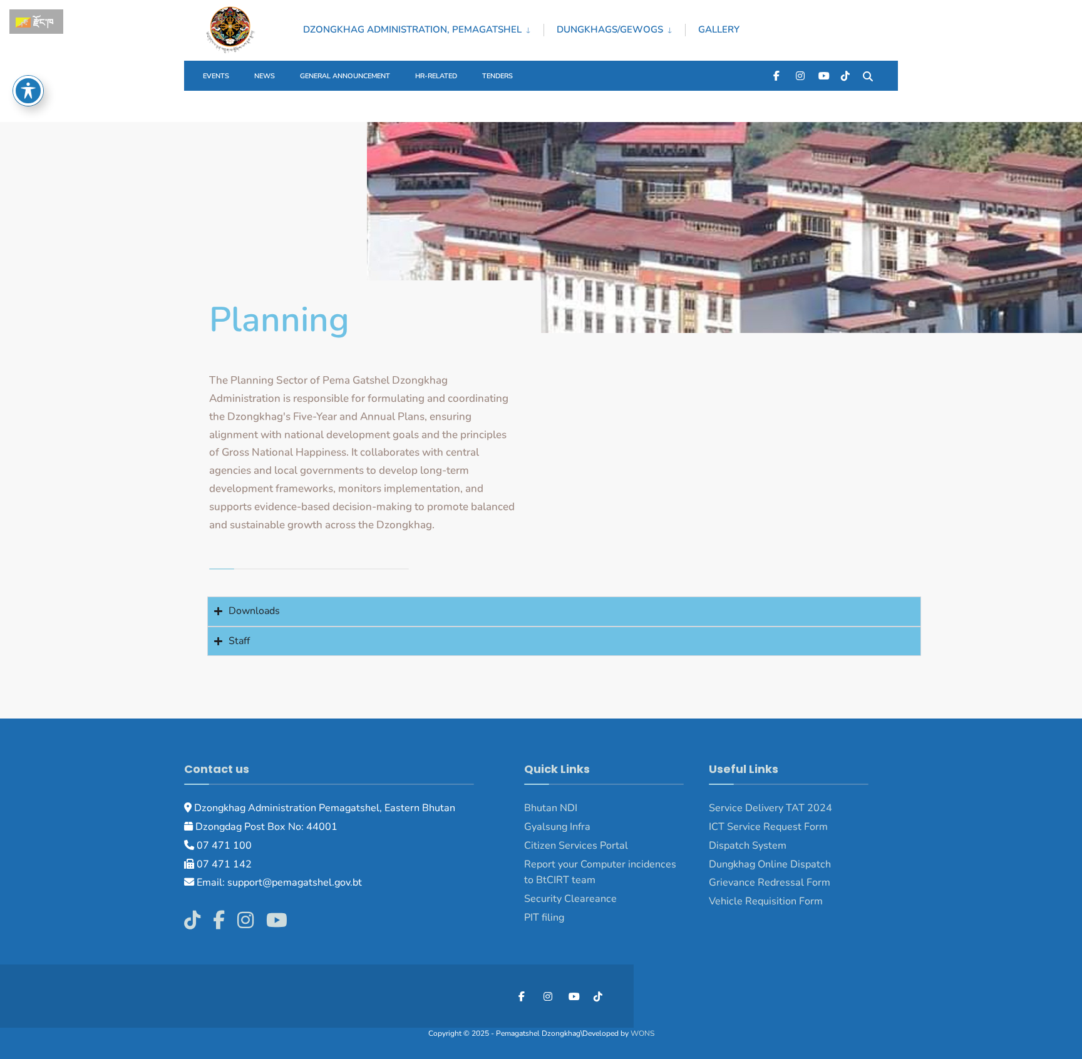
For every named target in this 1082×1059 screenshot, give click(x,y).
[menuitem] (423, 27)
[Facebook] (777, 75)
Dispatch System (747, 845)
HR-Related (436, 76)
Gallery (718, 29)
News (264, 76)
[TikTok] (845, 75)
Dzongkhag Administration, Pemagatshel (412, 29)
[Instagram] (800, 75)
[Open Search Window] (868, 75)
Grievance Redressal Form (769, 882)
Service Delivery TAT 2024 (770, 808)
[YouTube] (823, 75)
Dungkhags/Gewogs (610, 29)
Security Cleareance (570, 899)
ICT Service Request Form (768, 827)
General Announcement (345, 76)
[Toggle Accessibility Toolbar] (28, 91)
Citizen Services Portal (576, 845)
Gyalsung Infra (557, 827)
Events (216, 76)
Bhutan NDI (550, 808)
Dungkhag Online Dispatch (770, 864)
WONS (642, 1033)
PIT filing (544, 917)
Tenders (497, 76)
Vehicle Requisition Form (766, 901)
